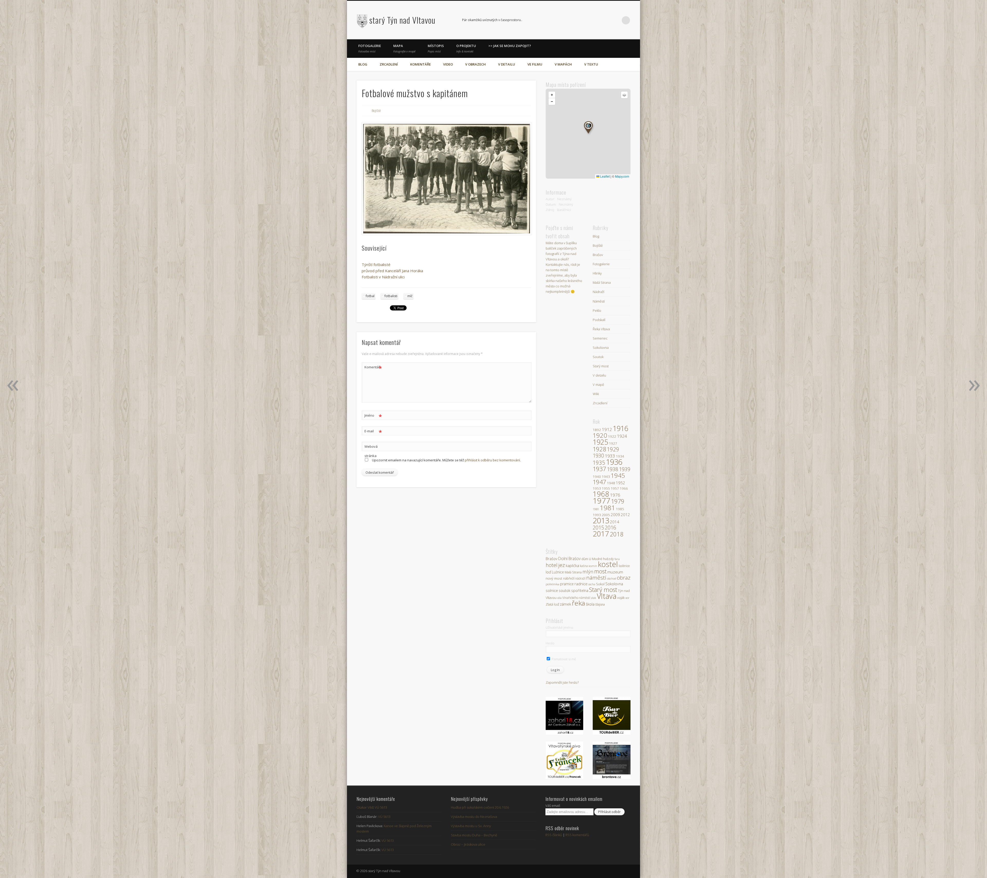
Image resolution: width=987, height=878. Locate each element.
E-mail (373, 432)
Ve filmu (534, 64)
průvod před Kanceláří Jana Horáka (392, 270)
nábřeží (568, 578)
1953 (597, 488)
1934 (620, 456)
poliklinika (552, 584)
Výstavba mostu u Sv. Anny (471, 826)
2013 (601, 520)
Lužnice (558, 572)
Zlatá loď (552, 604)
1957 (615, 488)
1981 (607, 507)
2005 (606, 515)
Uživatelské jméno (559, 627)
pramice (567, 583)
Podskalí (599, 319)
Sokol (600, 584)
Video (448, 64)
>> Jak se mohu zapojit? (509, 45)
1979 (617, 501)
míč (410, 296)
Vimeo (615, 20)
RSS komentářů (577, 835)
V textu (591, 64)
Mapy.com (622, 176)
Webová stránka (371, 451)
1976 (615, 495)
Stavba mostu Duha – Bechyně (474, 835)
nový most (554, 578)
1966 (624, 488)
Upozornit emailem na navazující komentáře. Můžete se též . (446, 460)
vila (559, 598)
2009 (615, 514)
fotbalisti (391, 296)
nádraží (580, 578)
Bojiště (376, 110)
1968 (601, 494)
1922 (612, 436)
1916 (620, 428)
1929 (613, 449)
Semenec (600, 338)
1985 (620, 509)
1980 (596, 509)
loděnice (624, 566)
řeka (578, 603)
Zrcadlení (389, 64)
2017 (601, 533)
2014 (614, 521)
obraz (623, 577)
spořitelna (579, 590)
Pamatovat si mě (563, 659)
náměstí (596, 577)
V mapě (598, 384)
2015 (598, 527)
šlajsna (600, 604)
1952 (620, 482)
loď (548, 571)
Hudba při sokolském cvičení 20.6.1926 (480, 807)
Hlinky (597, 273)
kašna (584, 566)
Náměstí (599, 301)
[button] (588, 127)
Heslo (550, 643)
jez (561, 565)
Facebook (605, 20)
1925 (600, 442)
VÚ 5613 (381, 807)
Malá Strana (602, 282)
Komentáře (420, 64)
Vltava (606, 596)
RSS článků (553, 835)
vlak (593, 598)
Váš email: (553, 805)
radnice (581, 583)
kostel (608, 564)
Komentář (373, 368)
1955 (606, 488)
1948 (611, 483)
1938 (612, 469)
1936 (614, 462)
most (600, 571)
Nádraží (598, 291)
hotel (552, 565)
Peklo (597, 310)
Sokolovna (601, 347)
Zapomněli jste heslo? (562, 682)
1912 (607, 429)
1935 (599, 462)
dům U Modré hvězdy (597, 559)
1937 (599, 469)
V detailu (506, 64)
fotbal (370, 296)
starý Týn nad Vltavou (402, 20)
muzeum (615, 571)
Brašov (598, 254)
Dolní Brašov (569, 558)
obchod (611, 578)
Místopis (436, 48)
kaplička (572, 565)
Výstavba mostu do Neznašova (474, 816)
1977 (601, 501)
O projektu (466, 48)
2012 (625, 514)
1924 (622, 436)
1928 (599, 449)
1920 (600, 435)
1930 (598, 455)
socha (591, 584)
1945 (618, 475)
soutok (564, 590)
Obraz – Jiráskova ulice (468, 844)
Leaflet (604, 176)
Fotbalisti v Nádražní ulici (383, 276)
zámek (565, 604)
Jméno (373, 416)
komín (593, 566)
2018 (616, 534)
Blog (362, 64)
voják (621, 597)
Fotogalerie (369, 48)
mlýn (587, 571)
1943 (606, 476)
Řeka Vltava (601, 329)
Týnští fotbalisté (376, 264)
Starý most (601, 366)
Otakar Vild (365, 807)
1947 (599, 482)
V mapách (563, 64)
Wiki (596, 393)
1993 (597, 515)
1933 (610, 456)
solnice (552, 590)
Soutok (598, 356)
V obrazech (475, 64)
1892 (597, 429)
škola (590, 604)
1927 (613, 443)
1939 (624, 469)
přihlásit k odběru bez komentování (492, 460)
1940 (597, 476)
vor (627, 598)
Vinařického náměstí (576, 598)
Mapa (404, 48)
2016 (610, 527)
